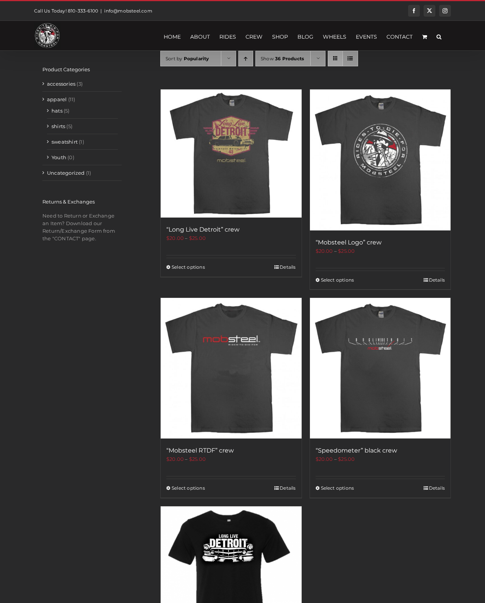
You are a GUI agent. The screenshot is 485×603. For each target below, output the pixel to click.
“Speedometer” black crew (356, 450)
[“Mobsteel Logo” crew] (380, 159)
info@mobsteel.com (128, 11)
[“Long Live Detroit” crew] (231, 153)
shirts (58, 126)
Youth (59, 157)
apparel (57, 99)
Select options (188, 267)
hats (57, 111)
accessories (61, 84)
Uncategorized (66, 173)
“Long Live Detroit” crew (202, 229)
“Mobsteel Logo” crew (349, 242)
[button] (438, 35)
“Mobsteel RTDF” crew (200, 450)
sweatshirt (65, 142)
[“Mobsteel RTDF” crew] (231, 368)
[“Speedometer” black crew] (380, 368)
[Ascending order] (245, 58)
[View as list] (350, 58)
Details (288, 267)
